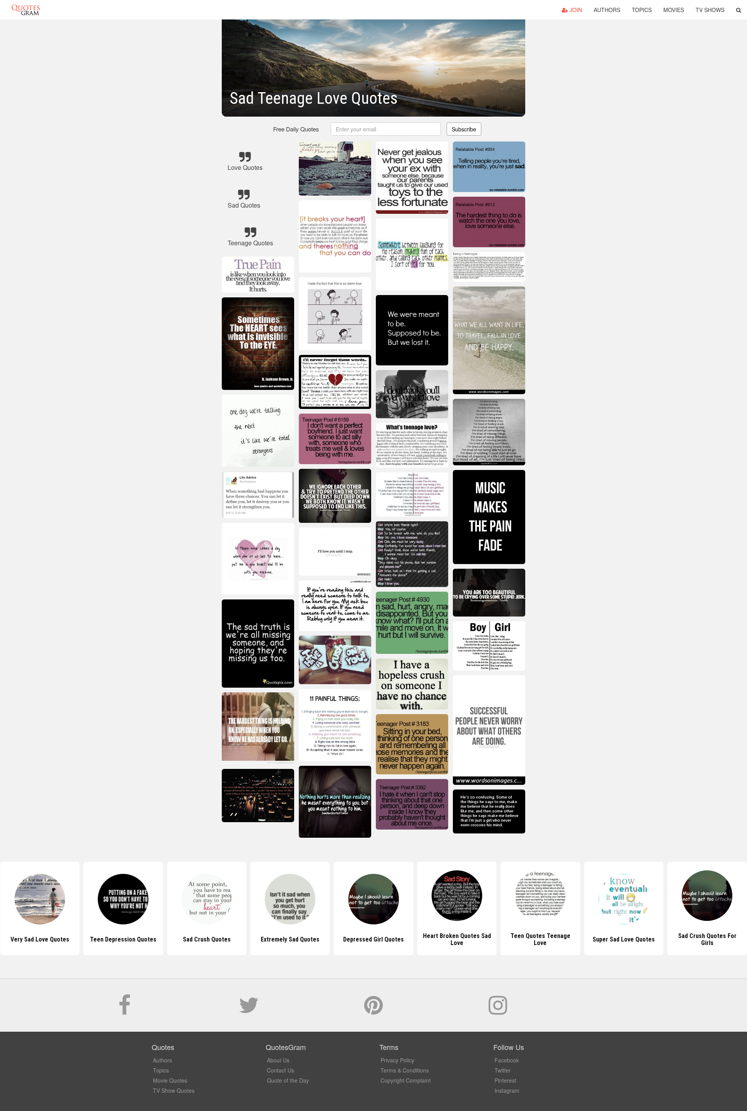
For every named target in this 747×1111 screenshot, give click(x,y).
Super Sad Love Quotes (540, 939)
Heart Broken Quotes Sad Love (373, 939)
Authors (607, 10)
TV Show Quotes (174, 1090)
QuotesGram (26, 9)
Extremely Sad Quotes (206, 939)
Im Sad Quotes (707, 939)
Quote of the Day (288, 1080)
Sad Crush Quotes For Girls (623, 939)
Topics (642, 10)
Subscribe (464, 129)
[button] (738, 9)
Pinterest (505, 1080)
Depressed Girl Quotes (290, 939)
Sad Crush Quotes (123, 939)
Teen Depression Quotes (40, 939)
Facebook (506, 1060)
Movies (673, 10)
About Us (278, 1060)
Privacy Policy (397, 1060)
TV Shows (710, 10)
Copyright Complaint (406, 1080)
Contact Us (280, 1070)
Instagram (506, 1090)
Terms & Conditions (405, 1070)
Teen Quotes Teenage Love (457, 939)
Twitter (502, 1070)
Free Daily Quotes (296, 129)
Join (575, 10)
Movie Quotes (170, 1080)
